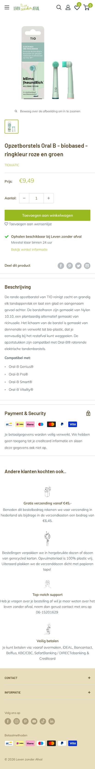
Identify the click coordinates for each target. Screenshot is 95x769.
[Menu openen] (7, 7)
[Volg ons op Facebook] (8, 721)
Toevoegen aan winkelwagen (47, 215)
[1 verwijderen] (48, 198)
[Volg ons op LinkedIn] (51, 721)
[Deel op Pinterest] (69, 265)
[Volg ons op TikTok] (43, 721)
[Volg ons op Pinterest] (25, 721)
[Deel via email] (87, 265)
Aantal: (10, 198)
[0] (86, 7)
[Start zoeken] (59, 7)
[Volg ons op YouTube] (34, 721)
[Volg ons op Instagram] (16, 721)
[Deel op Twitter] (78, 265)
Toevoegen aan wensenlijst (30, 224)
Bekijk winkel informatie (29, 249)
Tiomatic (12, 165)
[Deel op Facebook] (61, 265)
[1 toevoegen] (24, 198)
